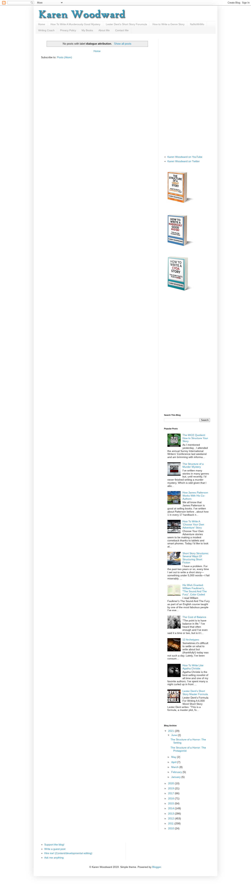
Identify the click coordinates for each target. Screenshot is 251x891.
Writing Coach (46, 30)
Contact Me (122, 30)
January (176, 776)
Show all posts (122, 43)
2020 (171, 783)
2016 (171, 798)
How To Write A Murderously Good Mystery (75, 24)
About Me (104, 30)
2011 (171, 823)
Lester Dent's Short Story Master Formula (195, 693)
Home (41, 24)
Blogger (156, 866)
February (177, 772)
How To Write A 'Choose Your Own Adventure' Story (193, 524)
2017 (171, 793)
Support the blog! (54, 844)
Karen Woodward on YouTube (184, 156)
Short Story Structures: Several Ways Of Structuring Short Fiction (195, 558)
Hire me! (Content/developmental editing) (68, 853)
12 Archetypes (190, 639)
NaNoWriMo (197, 24)
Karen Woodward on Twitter (183, 161)
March (175, 767)
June (174, 735)
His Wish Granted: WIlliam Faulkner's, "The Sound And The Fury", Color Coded (194, 590)
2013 (171, 813)
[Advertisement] (187, 94)
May (174, 756)
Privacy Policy (68, 30)
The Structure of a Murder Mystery (193, 465)
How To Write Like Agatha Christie (192, 667)
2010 (171, 828)
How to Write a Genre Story (168, 24)
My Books (87, 30)
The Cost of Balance (194, 617)
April (174, 762)
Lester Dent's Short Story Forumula (126, 24)
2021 (171, 730)
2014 (171, 808)
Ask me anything (54, 857)
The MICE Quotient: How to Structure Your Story (195, 438)
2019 (171, 788)
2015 (171, 803)
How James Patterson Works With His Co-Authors (195, 495)
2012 (171, 818)
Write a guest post (54, 848)
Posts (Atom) (64, 57)
